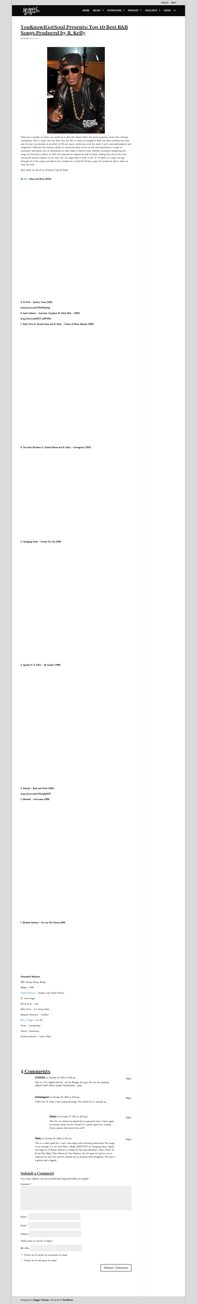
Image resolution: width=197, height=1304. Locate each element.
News (167, 11)
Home (85, 11)
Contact (164, 3)
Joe (25, 179)
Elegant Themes (41, 1300)
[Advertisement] (73, 1050)
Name (24, 1216)
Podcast (133, 11)
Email (24, 1225)
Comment (26, 1184)
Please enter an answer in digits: (37, 1241)
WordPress (68, 1300)
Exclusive (151, 11)
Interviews (114, 11)
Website (24, 1234)
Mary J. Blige (27, 1020)
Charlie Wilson (28, 993)
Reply (128, 1078)
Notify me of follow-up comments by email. (45, 1255)
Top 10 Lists (34, 38)
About (173, 3)
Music (97, 11)
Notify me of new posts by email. (40, 1260)
